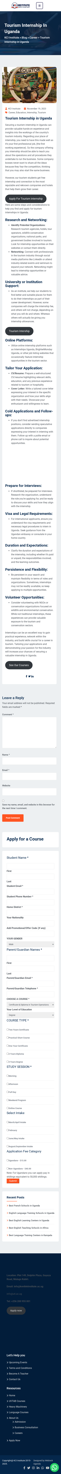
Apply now (16, 1310)
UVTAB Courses (17, 1401)
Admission (20, 1421)
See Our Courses (19, 665)
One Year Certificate (18, 1046)
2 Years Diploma (16, 1054)
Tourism (42, 112)
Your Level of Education (19, 1009)
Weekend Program (17, 1100)
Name (6, 754)
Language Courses (18, 1412)
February (13, 1130)
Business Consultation (26, 1427)
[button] (54, 1467)
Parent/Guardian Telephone (22, 988)
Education (21, 112)
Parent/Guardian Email (20, 978)
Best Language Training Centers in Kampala (30, 1235)
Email (5, 770)
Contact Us (14, 1379)
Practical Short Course (19, 1038)
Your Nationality (15, 917)
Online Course (15, 1108)
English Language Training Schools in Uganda (31, 1213)
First (9, 871)
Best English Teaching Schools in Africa (28, 1228)
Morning (12, 1076)
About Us (13, 1418)
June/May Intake (16, 1138)
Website (6, 785)
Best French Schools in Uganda (24, 1205)
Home (12, 1395)
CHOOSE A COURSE (18, 999)
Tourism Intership (19, 331)
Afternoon (13, 1084)
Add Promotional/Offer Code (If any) (26, 928)
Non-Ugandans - (20, 1168)
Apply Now (14, 1440)
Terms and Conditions (20, 1368)
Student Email (15, 886)
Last (9, 881)
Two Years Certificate (19, 1030)
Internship (32, 112)
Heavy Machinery (18, 1406)
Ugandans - (17, 1160)
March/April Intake (17, 1122)
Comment (8, 714)
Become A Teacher (18, 1373)
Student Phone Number (20, 896)
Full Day (12, 1092)
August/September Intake (21, 1146)
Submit (13, 1180)
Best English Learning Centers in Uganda (29, 1220)
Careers (19, 1433)
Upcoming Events (18, 1362)
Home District (15, 907)
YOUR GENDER (14, 938)
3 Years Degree (16, 1062)
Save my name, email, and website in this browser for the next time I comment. (28, 806)
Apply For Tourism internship (26, 198)
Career (12, 112)
